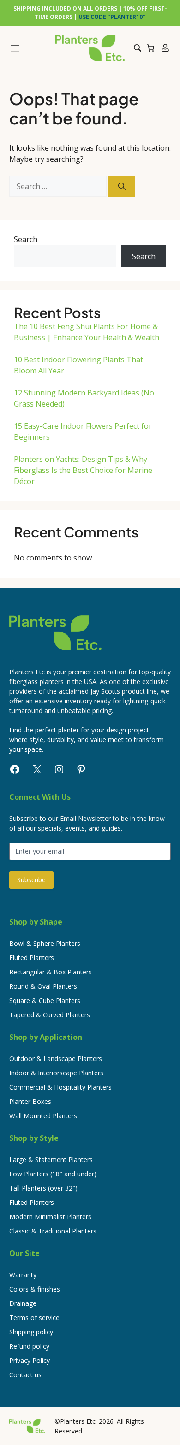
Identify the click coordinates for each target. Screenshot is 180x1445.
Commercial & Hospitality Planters (60, 1087)
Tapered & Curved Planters (49, 1014)
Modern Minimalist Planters (50, 1216)
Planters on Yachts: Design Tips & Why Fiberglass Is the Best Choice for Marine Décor (83, 470)
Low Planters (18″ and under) (52, 1173)
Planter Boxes (30, 1101)
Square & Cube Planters (44, 1000)
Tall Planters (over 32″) (43, 1188)
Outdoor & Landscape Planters (55, 1058)
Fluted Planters (31, 957)
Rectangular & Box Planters (50, 971)
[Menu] (28, 48)
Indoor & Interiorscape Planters (56, 1072)
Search (25, 239)
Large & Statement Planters (51, 1159)
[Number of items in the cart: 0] (150, 48)
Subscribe (31, 879)
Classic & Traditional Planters (52, 1231)
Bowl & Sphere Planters (44, 943)
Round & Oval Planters (43, 986)
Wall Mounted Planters (43, 1115)
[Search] (121, 186)
